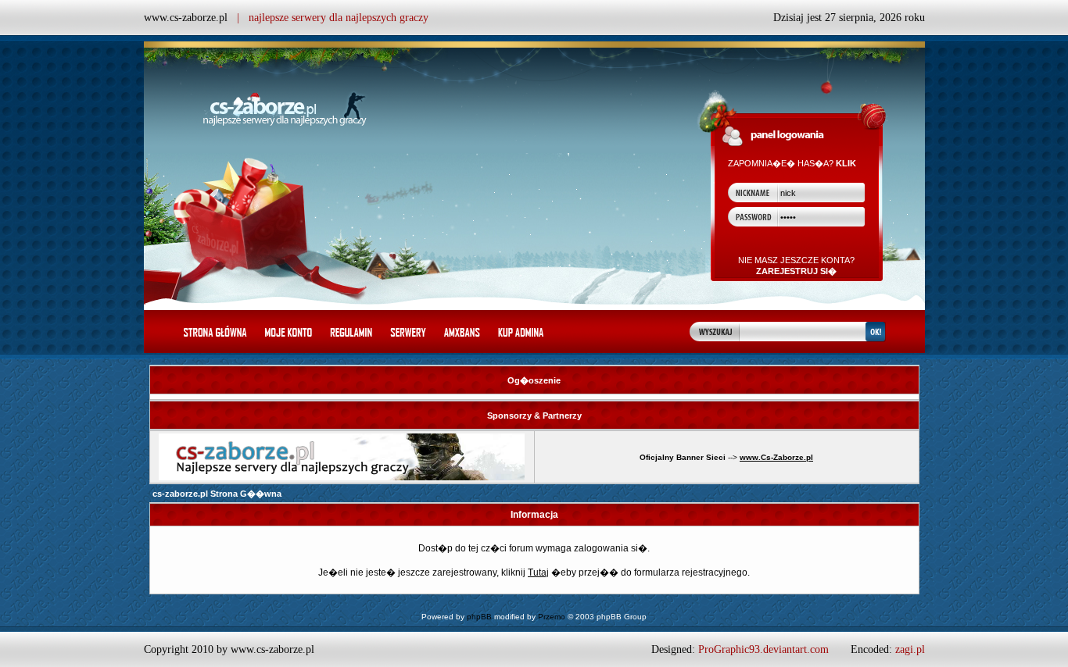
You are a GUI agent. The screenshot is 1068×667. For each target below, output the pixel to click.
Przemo (551, 616)
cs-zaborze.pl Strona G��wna (216, 493)
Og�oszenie (534, 380)
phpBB (479, 616)
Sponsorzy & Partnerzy (534, 415)
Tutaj (538, 572)
